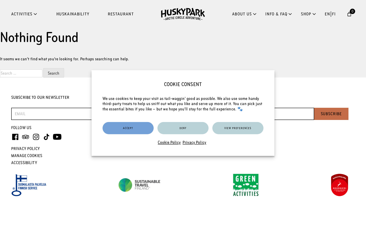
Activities (22, 14)
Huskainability (72, 14)
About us (242, 14)
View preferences (237, 128)
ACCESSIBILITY (24, 162)
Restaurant (121, 14)
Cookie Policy (169, 142)
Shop (306, 14)
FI (334, 14)
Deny (183, 128)
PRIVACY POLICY (25, 148)
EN (327, 14)
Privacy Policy (194, 142)
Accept (128, 128)
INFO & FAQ (276, 14)
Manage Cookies (26, 155)
